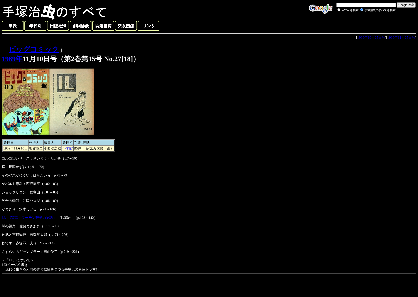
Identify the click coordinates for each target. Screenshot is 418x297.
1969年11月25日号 (401, 37)
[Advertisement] (361, 22)
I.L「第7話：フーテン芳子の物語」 (29, 218)
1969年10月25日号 (371, 37)
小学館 (67, 148)
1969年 (12, 59)
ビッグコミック (34, 49)
